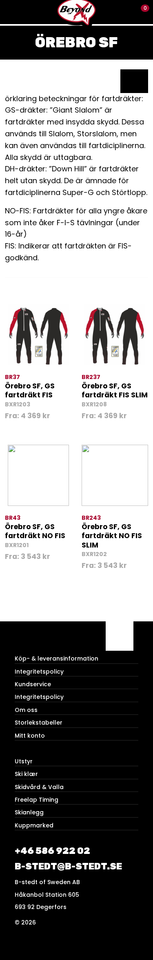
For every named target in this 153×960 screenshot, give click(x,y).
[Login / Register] (127, 12)
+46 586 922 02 (52, 850)
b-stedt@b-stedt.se (68, 866)
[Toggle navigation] (12, 12)
